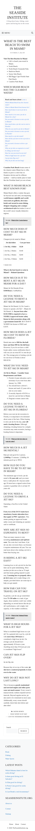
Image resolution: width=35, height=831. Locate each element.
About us (8, 803)
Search (8, 727)
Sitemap (8, 814)
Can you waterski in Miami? (18, 716)
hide (24, 99)
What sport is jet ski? (18, 714)
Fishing (8, 755)
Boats (7, 752)
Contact (8, 809)
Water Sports (18, 711)
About (17, 824)
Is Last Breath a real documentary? (17, 792)
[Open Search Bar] (32, 33)
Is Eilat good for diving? (13, 782)
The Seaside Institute (17, 13)
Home (11, 824)
